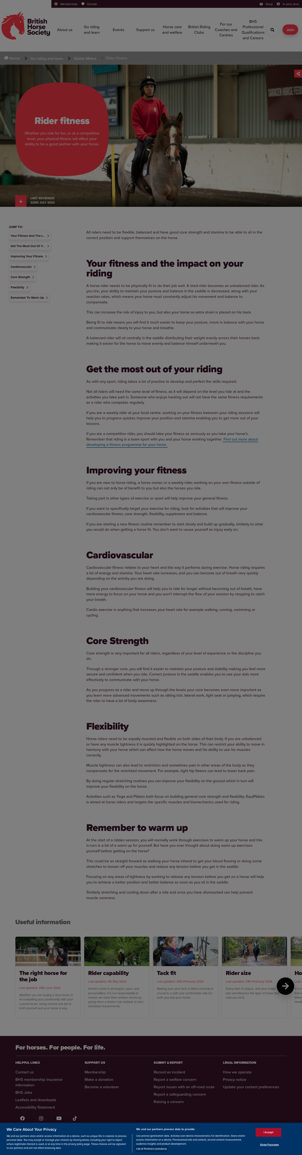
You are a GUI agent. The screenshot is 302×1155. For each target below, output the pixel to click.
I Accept (268, 1132)
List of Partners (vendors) (151, 1149)
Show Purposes (269, 1144)
